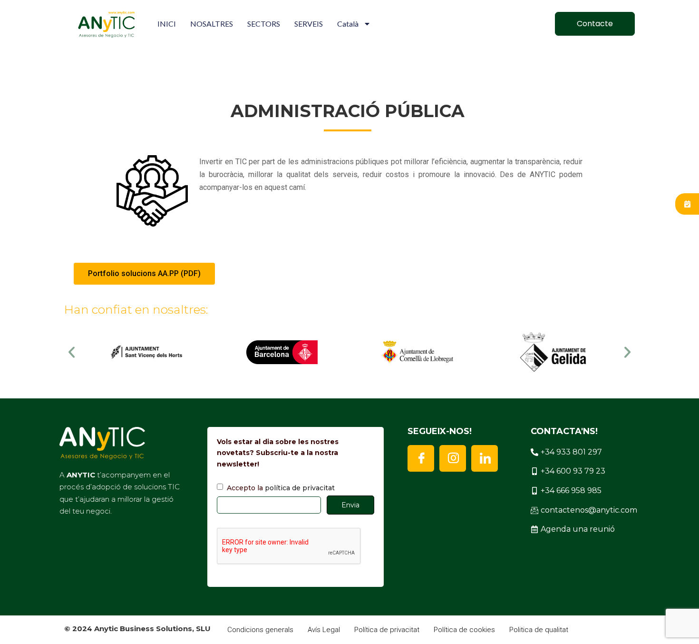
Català (348, 23)
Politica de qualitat (538, 629)
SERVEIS (308, 23)
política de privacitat (300, 488)
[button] (71, 352)
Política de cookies (464, 629)
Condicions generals (260, 629)
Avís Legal (324, 629)
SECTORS (263, 23)
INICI (166, 23)
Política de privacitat (386, 629)
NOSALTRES (211, 23)
